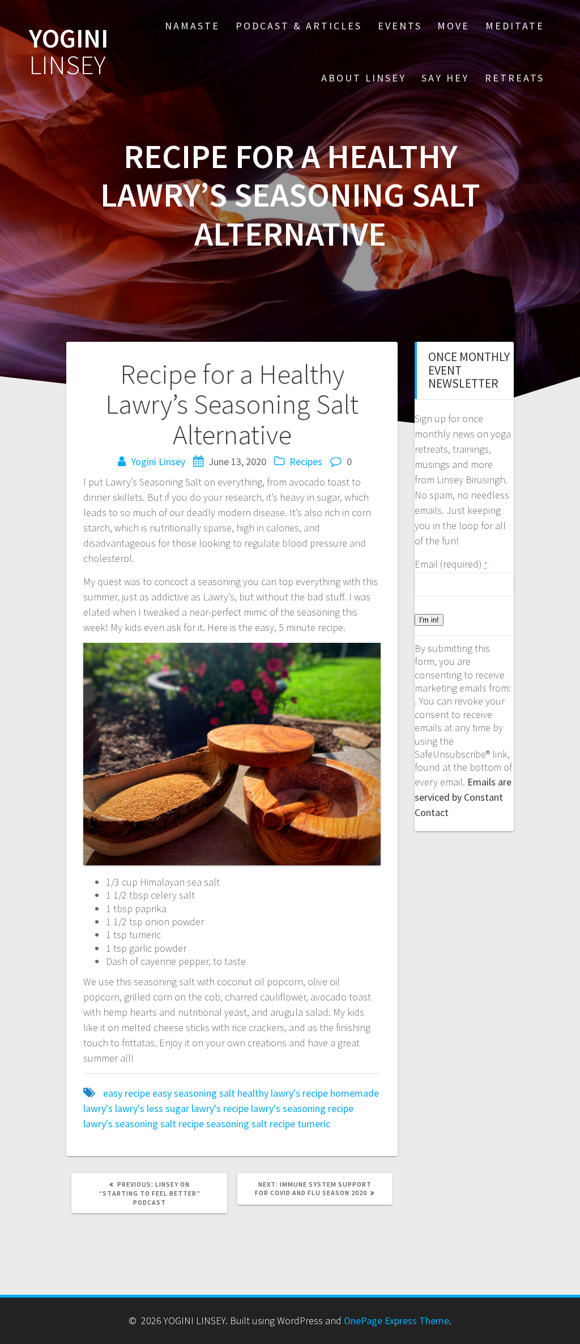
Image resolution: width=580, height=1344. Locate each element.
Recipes (305, 461)
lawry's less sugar (152, 1108)
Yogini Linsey (158, 461)
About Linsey (363, 77)
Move (453, 25)
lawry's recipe (220, 1108)
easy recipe (126, 1093)
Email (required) (451, 563)
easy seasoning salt (193, 1093)
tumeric (313, 1123)
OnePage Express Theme (396, 1320)
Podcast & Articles (299, 25)
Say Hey (445, 77)
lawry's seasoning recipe (302, 1108)
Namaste (192, 25)
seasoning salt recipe (250, 1123)
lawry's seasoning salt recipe (143, 1123)
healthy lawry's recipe (282, 1093)
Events (400, 25)
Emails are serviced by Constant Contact (463, 797)
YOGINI (68, 52)
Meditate (514, 25)
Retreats (514, 77)
